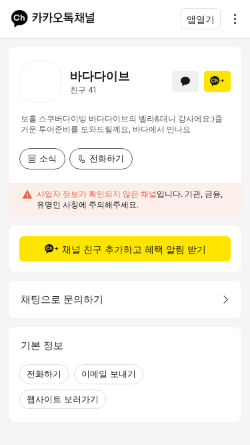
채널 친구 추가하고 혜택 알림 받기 (134, 249)
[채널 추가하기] (217, 81)
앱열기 (201, 19)
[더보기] (231, 19)
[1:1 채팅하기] (185, 81)
